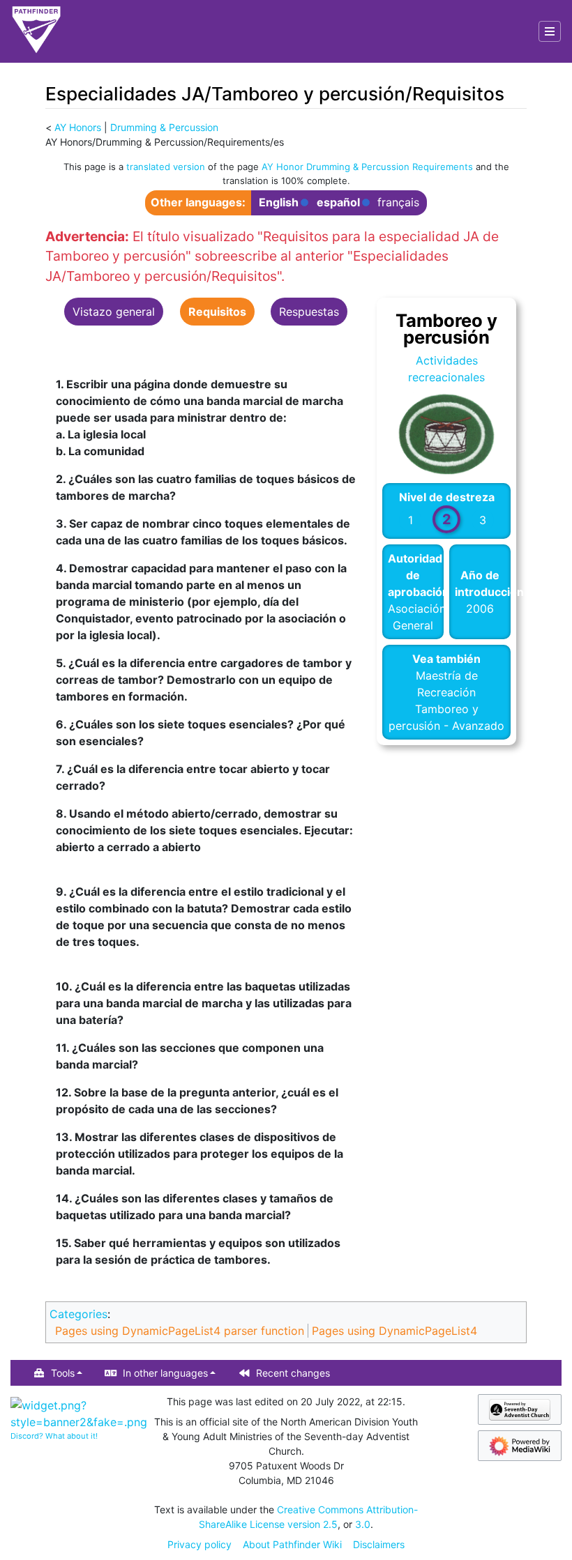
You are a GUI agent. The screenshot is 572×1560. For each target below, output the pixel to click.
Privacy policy (199, 1544)
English (279, 202)
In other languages (165, 1373)
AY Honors (77, 127)
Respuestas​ (309, 312)
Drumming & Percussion (164, 127)
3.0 (362, 1524)
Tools (63, 1373)
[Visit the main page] (36, 31)
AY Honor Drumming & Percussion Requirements (367, 166)
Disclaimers (379, 1544)
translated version (165, 166)
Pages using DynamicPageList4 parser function (179, 1331)
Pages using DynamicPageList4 (394, 1331)
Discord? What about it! (54, 1436)
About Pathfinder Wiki (292, 1544)
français (398, 202)
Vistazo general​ (114, 312)
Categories (78, 1314)
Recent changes (293, 1373)
